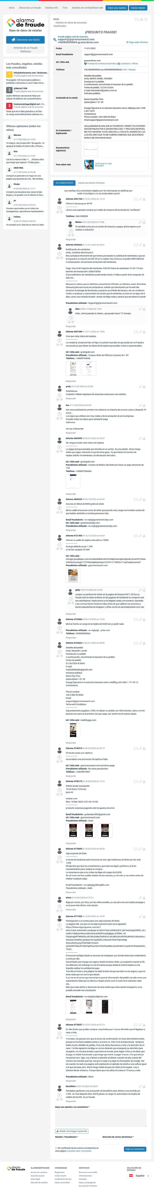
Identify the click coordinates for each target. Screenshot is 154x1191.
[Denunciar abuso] (144, 199)
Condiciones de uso (63, 1179)
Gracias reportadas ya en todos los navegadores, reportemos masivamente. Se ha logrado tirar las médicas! (25, 211)
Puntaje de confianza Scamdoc (101, 63)
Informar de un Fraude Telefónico (25, 49)
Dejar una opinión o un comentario (72, 1107)
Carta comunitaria (62, 1182)
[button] (146, 19)
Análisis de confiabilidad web (87, 7)
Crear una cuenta (117, 7)
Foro (65, 7)
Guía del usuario (37, 1176)
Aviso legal (35, 1179)
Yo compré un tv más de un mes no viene (25, 225)
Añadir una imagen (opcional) (73, 1131)
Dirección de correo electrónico (118, 1137)
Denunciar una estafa (88, 1172)
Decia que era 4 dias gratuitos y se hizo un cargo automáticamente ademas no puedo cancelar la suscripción (24, 114)
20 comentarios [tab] (64, 183)
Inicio (12, 7)
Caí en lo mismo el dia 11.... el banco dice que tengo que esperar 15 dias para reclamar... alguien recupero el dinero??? (25, 162)
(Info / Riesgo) (129, 69)
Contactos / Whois (129, 63)
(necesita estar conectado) (79, 1151)
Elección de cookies (39, 1182)
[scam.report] (141, 19)
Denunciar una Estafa (28, 39)
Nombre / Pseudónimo (66, 1137)
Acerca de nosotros (39, 1172)
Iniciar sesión (138, 7)
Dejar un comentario (135, 1149)
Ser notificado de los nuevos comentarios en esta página (77, 1149)
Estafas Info (51, 7)
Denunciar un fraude (30, 7)
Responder (71, 239)
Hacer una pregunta (87, 1182)
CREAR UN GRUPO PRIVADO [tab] (91, 183)
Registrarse (60, 1172)
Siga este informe (138, 42)
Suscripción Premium (88, 1186)
